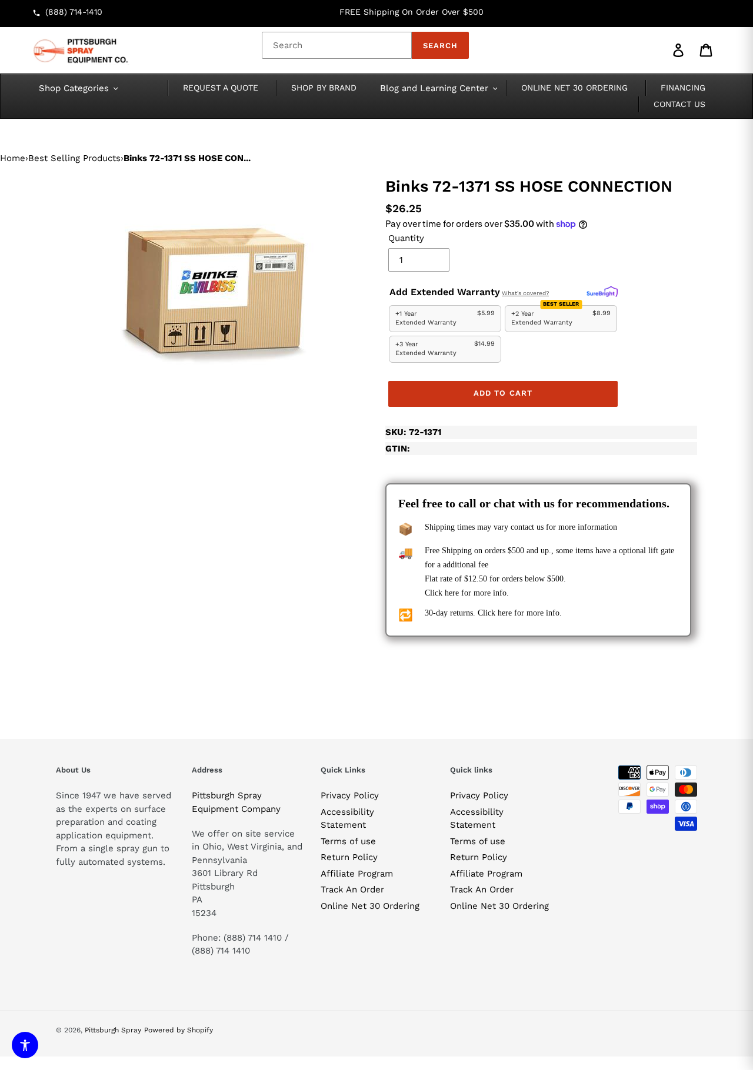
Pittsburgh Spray (113, 1030)
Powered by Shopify (178, 1030)
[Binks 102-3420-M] (212, 283)
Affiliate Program (357, 873)
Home (12, 158)
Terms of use (348, 841)
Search (440, 45)
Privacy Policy (350, 795)
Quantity (406, 238)
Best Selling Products (74, 158)
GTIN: (397, 448)
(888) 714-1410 (73, 11)
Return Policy (349, 857)
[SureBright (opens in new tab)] (602, 292)
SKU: (413, 432)
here (452, 592)
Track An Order (352, 889)
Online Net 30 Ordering (370, 906)
